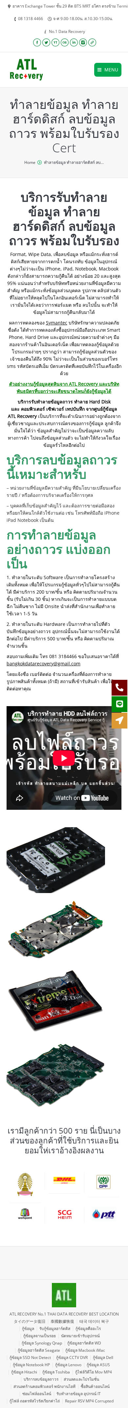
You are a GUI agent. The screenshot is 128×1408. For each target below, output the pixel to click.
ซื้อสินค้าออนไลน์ (95, 1386)
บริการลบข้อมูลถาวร (41, 1379)
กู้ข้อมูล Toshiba (56, 1372)
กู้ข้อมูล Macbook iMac (85, 1350)
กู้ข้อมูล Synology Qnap (42, 1343)
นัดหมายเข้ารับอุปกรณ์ (80, 1336)
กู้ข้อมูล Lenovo (68, 1365)
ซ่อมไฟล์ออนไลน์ (36, 1393)
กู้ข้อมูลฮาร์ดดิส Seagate (39, 1350)
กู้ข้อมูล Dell (103, 1357)
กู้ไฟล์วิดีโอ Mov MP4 (93, 1372)
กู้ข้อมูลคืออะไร (88, 1328)
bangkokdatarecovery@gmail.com (43, 663)
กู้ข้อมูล (28, 1328)
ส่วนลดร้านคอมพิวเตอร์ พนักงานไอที (44, 1386)
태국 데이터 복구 (94, 1321)
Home (29, 162)
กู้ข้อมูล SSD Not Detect (30, 1357)
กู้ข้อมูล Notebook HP (31, 1365)
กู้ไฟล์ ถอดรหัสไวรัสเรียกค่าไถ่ (35, 1401)
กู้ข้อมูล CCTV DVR (72, 1357)
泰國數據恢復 (62, 1321)
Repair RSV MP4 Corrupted (89, 1401)
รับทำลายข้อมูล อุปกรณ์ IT (78, 1393)
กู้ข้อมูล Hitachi (24, 1372)
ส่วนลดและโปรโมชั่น (81, 1379)
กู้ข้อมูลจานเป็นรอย (39, 1336)
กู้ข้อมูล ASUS (98, 1365)
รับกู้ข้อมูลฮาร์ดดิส (54, 1328)
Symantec (56, 323)
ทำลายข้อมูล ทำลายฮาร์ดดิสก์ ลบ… (74, 162)
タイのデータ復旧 (29, 1321)
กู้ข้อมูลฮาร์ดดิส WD (84, 1343)
